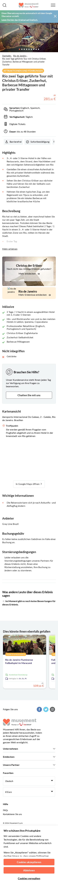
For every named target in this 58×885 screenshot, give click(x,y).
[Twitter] (45, 709)
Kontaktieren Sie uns (12, 814)
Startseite (6, 56)
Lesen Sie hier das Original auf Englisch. (19, 20)
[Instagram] (52, 709)
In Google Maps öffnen (28, 484)
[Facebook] (39, 709)
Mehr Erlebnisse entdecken (32, 295)
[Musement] (29, 5)
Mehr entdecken (27, 274)
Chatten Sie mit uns (29, 395)
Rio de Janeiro (19, 56)
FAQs (5, 810)
